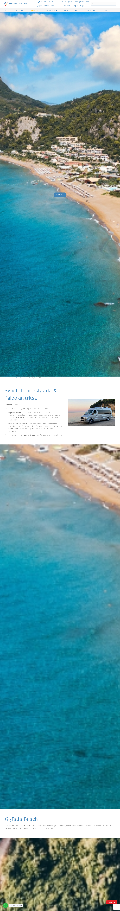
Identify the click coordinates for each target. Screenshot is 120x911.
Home (7, 10)
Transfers (19, 10)
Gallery (77, 10)
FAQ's (66, 10)
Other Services (49, 10)
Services (12, 378)
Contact (106, 10)
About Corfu (91, 10)
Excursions (34, 10)
